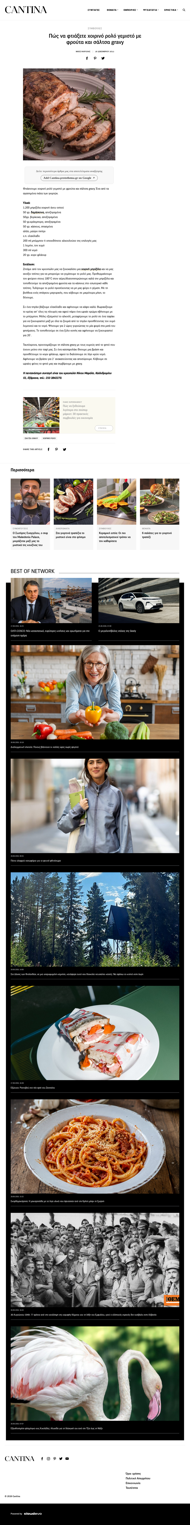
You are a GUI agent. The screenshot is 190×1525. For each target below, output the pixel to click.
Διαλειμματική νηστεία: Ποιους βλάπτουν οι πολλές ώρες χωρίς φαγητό (45, 747)
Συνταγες (94, 10)
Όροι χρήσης (133, 1473)
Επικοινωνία (133, 1483)
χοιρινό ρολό (49, 438)
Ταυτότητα (132, 1488)
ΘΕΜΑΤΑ (146, 528)
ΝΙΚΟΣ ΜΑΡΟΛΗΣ (83, 51)
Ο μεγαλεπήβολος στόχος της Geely (117, 631)
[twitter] (103, 58)
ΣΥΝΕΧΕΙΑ (102, 428)
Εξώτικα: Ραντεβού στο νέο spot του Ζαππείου (33, 1087)
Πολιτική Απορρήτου (138, 1478)
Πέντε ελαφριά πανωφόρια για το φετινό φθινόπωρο (36, 860)
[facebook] (87, 58)
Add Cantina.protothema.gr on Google (67, 177)
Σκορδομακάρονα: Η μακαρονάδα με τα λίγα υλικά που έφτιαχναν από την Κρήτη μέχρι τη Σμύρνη (57, 1201)
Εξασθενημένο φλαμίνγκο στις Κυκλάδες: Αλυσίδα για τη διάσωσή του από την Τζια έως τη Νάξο (57, 1428)
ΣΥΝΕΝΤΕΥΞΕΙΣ (20, 528)
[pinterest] (95, 58)
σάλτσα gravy (31, 438)
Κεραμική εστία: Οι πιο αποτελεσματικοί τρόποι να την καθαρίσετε (114, 537)
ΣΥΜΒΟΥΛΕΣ (95, 28)
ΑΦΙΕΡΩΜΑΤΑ (62, 528)
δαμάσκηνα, (38, 212)
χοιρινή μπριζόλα (91, 269)
